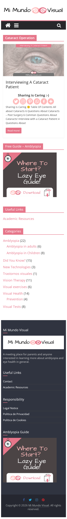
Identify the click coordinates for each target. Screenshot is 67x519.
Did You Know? (14, 260)
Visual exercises (15, 287)
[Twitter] (16, 101)
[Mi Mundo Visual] (8, 25)
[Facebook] (44, 101)
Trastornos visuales (17, 273)
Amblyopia (11, 240)
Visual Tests (12, 306)
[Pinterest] (30, 101)
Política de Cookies (14, 420)
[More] (51, 101)
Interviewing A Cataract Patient (27, 84)
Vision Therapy (14, 280)
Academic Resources (18, 219)
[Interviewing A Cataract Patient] (33, 46)
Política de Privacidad (16, 414)
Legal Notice (10, 408)
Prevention (15, 299)
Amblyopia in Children (23, 253)
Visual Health (13, 293)
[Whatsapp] (37, 101)
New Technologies (17, 267)
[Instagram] (23, 101)
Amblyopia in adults (22, 246)
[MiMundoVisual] (33, 337)
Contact (7, 381)
